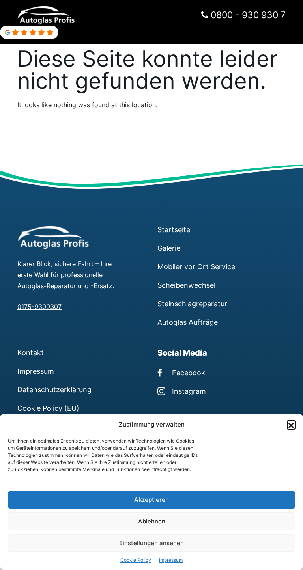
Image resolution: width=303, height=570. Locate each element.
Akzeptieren (151, 499)
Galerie (168, 248)
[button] (291, 424)
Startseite (173, 229)
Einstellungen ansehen (151, 543)
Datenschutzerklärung (54, 389)
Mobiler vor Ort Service (196, 266)
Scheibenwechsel (186, 285)
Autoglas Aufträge (187, 322)
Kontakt (30, 352)
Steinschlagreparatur (192, 303)
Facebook (188, 372)
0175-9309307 (39, 306)
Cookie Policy (135, 560)
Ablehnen (151, 521)
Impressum (171, 560)
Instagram (189, 391)
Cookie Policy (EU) (48, 408)
